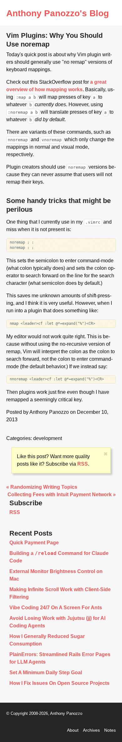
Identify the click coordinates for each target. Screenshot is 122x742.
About (73, 730)
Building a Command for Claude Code (59, 557)
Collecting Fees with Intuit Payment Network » (62, 494)
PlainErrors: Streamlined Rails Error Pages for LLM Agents (59, 658)
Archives (91, 730)
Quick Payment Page (34, 542)
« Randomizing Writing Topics (41, 487)
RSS (82, 464)
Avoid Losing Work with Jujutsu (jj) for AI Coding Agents (57, 622)
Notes (110, 730)
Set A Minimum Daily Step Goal (45, 672)
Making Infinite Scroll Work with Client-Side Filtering (60, 593)
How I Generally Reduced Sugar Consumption (47, 640)
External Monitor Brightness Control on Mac (56, 575)
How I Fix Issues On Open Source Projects (59, 683)
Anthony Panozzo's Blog (57, 13)
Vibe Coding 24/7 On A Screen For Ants (55, 607)
